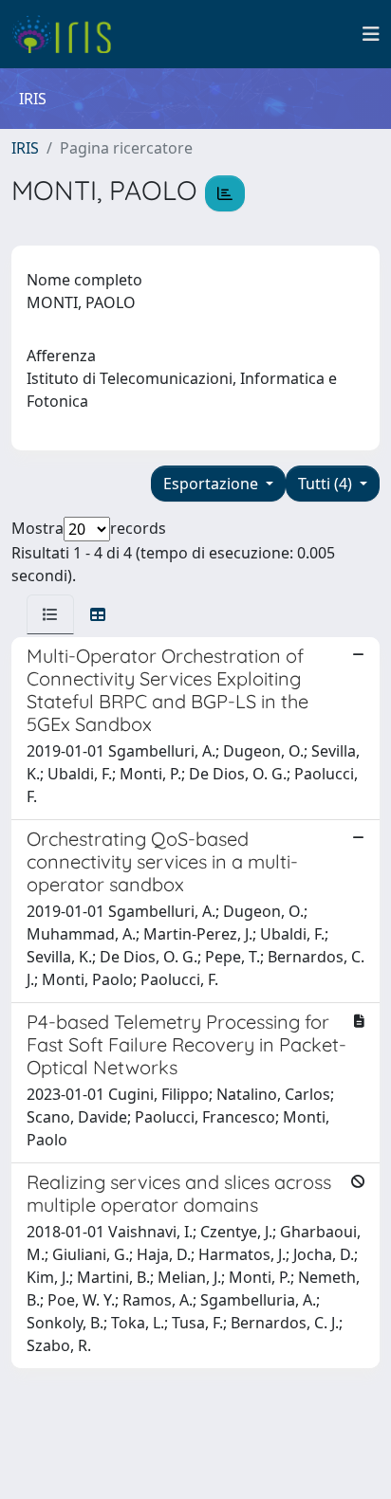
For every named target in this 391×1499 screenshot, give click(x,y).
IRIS (25, 147)
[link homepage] (68, 34)
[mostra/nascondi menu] (371, 34)
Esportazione (212, 483)
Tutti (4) (327, 483)
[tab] (50, 614)
